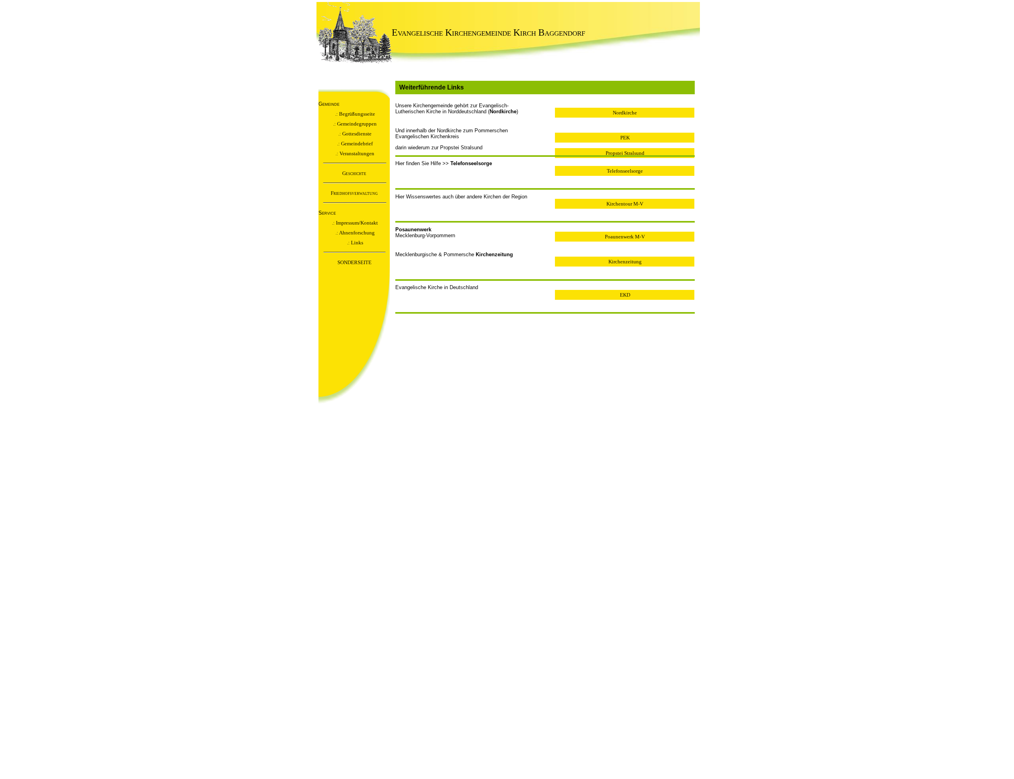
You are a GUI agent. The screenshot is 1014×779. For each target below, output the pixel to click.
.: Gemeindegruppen (354, 124)
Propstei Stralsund (625, 153)
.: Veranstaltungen (354, 153)
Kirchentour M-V (624, 204)
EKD (625, 295)
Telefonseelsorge (625, 171)
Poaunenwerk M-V (625, 237)
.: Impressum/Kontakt (354, 223)
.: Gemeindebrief (354, 144)
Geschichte (354, 173)
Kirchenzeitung (625, 262)
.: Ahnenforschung (354, 233)
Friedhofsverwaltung (354, 193)
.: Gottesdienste (354, 134)
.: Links (354, 243)
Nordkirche (625, 113)
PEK (625, 138)
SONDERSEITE (354, 262)
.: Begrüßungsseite (354, 114)
